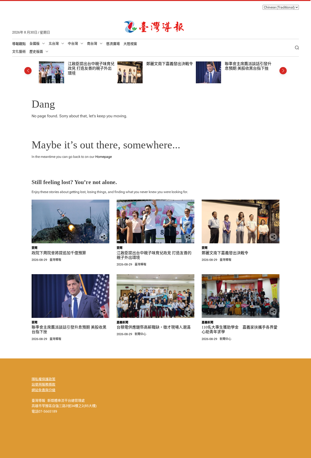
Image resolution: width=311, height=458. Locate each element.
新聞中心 (140, 334)
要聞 (34, 248)
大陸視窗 (130, 44)
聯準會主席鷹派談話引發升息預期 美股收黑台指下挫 (248, 66)
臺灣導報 (55, 260)
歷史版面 (36, 51)
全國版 (34, 43)
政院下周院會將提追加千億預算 (59, 253)
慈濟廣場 (113, 44)
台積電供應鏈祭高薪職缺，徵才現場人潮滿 (153, 327)
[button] (28, 70)
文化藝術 (19, 51)
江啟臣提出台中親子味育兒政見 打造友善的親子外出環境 (91, 68)
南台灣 (92, 43)
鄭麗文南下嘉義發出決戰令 (169, 63)
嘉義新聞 (122, 322)
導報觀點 (19, 44)
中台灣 (73, 43)
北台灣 (54, 43)
